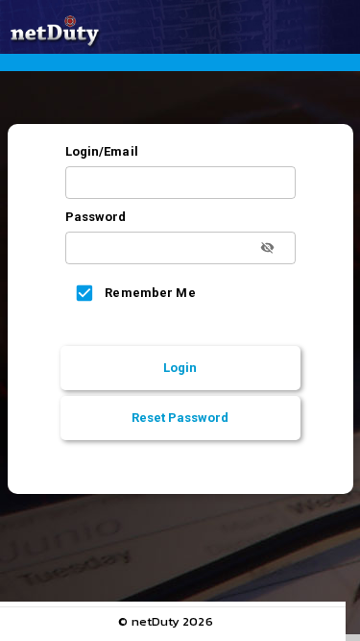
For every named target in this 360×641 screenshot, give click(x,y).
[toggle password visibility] (267, 247)
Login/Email (101, 151)
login (180, 367)
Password (96, 217)
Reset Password (180, 417)
